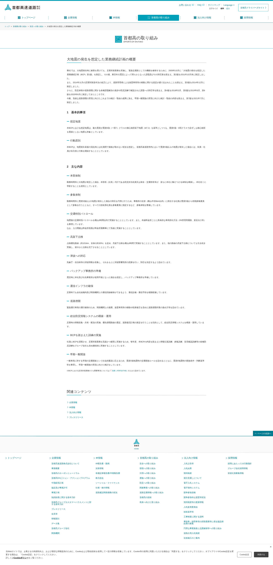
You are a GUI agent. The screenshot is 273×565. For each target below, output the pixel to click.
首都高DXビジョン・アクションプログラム (70, 478)
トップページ (14, 458)
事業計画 (55, 492)
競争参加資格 (190, 492)
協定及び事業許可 (59, 488)
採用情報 (232, 458)
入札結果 (188, 468)
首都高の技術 (146, 497)
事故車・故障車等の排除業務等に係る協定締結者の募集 (204, 522)
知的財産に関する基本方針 (63, 497)
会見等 (54, 514)
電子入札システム (192, 483)
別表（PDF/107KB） (120, 371)
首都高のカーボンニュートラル (65, 473)
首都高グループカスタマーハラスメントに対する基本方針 (71, 503)
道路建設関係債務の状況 (106, 492)
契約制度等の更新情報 (194, 502)
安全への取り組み (148, 463)
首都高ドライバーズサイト (252, 8)
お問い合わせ (185, 5)
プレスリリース (58, 509)
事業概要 (55, 468)
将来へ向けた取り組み (150, 502)
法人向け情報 (191, 458)
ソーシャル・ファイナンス (107, 483)
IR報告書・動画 (102, 463)
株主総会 (100, 478)
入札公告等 (189, 463)
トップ (7, 26)
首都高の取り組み (20, 26)
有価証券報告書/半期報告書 (108, 473)
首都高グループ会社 (60, 528)
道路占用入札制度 (192, 533)
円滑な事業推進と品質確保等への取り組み (203, 528)
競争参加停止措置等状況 (195, 497)
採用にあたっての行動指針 (240, 463)
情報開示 (55, 519)
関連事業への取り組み (150, 488)
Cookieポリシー (21, 558)
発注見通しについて (193, 478)
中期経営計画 (57, 483)
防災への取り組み (37, 26)
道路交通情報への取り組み (152, 492)
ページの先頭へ (264, 433)
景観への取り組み (148, 478)
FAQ (199, 5)
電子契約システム (192, 488)
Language (228, 5)
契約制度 (188, 473)
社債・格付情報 (102, 488)
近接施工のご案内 (192, 538)
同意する (261, 554)
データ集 (55, 523)
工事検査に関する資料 (194, 517)
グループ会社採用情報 (238, 468)
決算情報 (100, 468)
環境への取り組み (148, 468)
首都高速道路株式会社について (65, 463)
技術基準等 (189, 512)
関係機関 (55, 533)
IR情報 (99, 458)
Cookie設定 (244, 554)
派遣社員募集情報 (236, 473)
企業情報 (56, 458)
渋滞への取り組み (148, 473)
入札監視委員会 (191, 507)
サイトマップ (214, 5)
